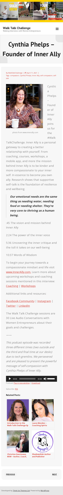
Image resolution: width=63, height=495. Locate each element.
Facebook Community (20, 301)
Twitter (11, 306)
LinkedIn (24, 306)
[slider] (51, 378)
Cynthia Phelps (25, 75)
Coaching (12, 286)
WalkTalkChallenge (15, 73)
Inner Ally (35, 75)
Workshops (28, 286)
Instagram (44, 301)
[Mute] (45, 378)
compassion (14, 75)
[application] (31, 379)
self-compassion (46, 75)
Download (36, 383)
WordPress (45, 490)
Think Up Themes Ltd (21, 490)
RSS (16, 389)
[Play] (9, 378)
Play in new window (22, 383)
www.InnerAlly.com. (18, 272)
